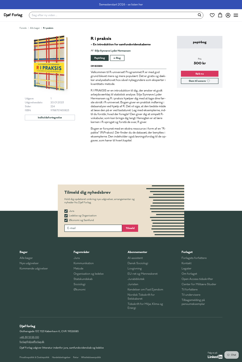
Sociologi (79, 284)
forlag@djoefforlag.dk (32, 341)
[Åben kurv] (220, 15)
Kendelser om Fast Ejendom (145, 289)
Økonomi (79, 289)
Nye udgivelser (29, 263)
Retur (76, 357)
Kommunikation (84, 263)
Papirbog (99, 58)
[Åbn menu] (236, 15)
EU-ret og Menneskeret (143, 274)
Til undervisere (191, 295)
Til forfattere (190, 289)
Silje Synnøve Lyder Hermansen (113, 50)
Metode (78, 268)
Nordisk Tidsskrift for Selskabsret (141, 297)
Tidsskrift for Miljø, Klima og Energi (145, 306)
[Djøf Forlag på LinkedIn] (215, 357)
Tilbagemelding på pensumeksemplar (193, 302)
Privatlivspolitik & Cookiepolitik (34, 357)
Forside (23, 28)
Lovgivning (135, 268)
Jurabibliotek (136, 279)
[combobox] (113, 15)
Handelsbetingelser (61, 357)
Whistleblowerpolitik (91, 357)
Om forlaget (189, 274)
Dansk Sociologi (138, 263)
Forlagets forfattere (194, 258)
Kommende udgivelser (34, 268)
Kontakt (186, 263)
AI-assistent (135, 258)
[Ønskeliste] (212, 15)
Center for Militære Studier (199, 284)
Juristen (133, 284)
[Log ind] (228, 15)
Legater (186, 268)
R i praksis (48, 28)
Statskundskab (83, 279)
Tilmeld (130, 228)
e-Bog (117, 58)
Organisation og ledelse (89, 274)
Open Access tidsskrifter (197, 279)
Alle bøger (35, 28)
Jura (77, 258)
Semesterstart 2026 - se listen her (121, 4)
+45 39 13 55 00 (29, 337)
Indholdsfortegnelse (50, 117)
